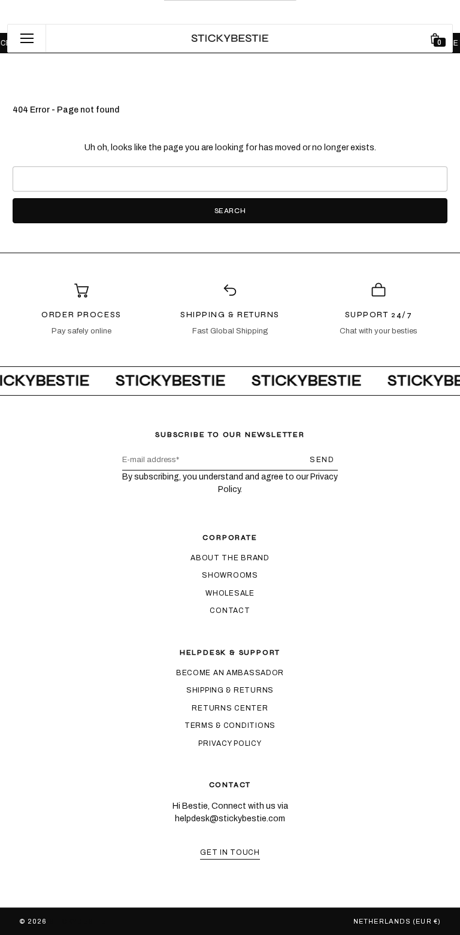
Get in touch (230, 852)
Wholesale (229, 593)
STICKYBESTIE (77, 921)
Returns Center (230, 708)
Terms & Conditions (230, 725)
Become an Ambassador (230, 673)
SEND (322, 460)
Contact (230, 610)
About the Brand (230, 558)
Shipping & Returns (230, 690)
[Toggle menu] (27, 38)
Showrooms (230, 575)
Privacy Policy (229, 743)
